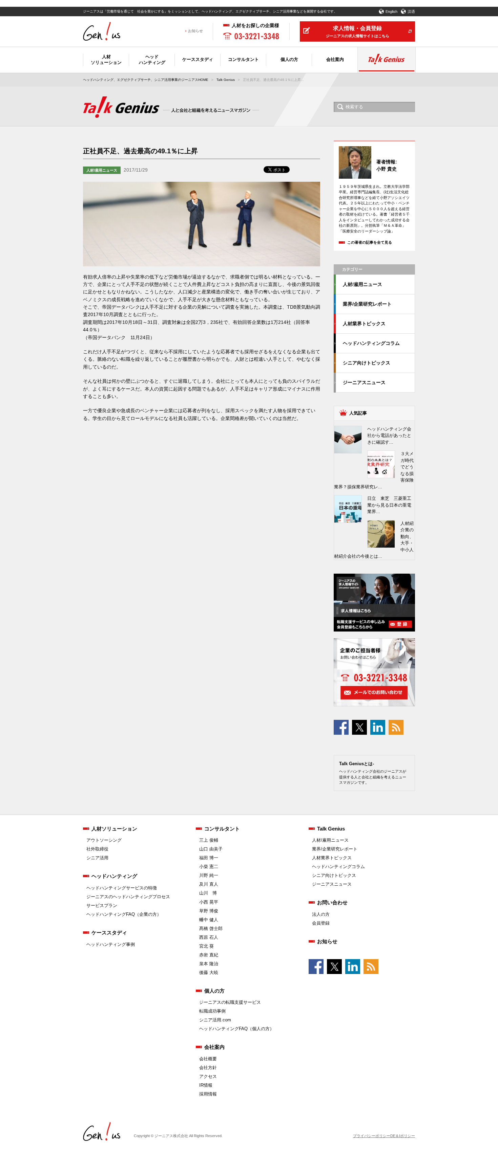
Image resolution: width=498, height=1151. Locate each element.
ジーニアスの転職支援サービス (230, 1002)
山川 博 (208, 892)
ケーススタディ (109, 932)
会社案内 (214, 1047)
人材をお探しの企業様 (255, 25)
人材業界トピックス (364, 323)
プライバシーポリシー (371, 1136)
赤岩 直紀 (208, 954)
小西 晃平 (208, 902)
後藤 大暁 (208, 972)
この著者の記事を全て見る (369, 242)
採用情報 (208, 1094)
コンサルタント (222, 829)
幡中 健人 (208, 919)
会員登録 (321, 923)
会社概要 (208, 1058)
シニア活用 (97, 857)
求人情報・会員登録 (357, 31)
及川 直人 (208, 884)
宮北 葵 (206, 946)
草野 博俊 (208, 910)
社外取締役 (97, 848)
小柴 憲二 (208, 866)
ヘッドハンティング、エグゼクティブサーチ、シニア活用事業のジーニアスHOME (145, 80)
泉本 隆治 (208, 963)
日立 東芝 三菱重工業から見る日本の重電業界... (389, 505)
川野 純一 (208, 875)
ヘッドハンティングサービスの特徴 (121, 887)
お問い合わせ (332, 902)
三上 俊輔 (208, 840)
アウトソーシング (104, 840)
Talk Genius (225, 80)
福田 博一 (208, 857)
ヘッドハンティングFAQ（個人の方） (236, 1028)
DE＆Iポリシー (402, 1136)
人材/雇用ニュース (101, 170)
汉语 (411, 11)
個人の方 (214, 991)
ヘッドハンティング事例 (110, 944)
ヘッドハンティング (114, 876)
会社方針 (208, 1067)
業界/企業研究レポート (367, 304)
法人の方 (321, 914)
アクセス (208, 1076)
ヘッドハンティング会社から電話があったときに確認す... (389, 435)
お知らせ (195, 31)
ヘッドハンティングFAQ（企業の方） (123, 914)
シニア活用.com (215, 1019)
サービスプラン (101, 905)
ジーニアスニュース (364, 382)
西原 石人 (208, 937)
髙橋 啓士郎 (211, 928)
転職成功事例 (212, 1011)
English (391, 11)
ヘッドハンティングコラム (371, 343)
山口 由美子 (211, 848)
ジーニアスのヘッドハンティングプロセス (128, 896)
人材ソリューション (114, 829)
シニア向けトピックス (366, 363)
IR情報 (205, 1085)
